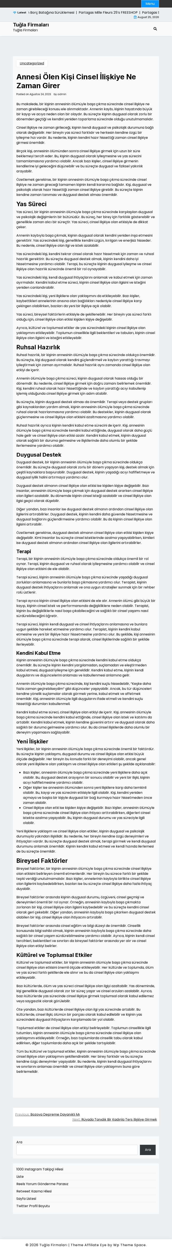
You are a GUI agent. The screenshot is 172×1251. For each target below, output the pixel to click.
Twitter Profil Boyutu (33, 1206)
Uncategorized (32, 63)
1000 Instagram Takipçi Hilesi (39, 1169)
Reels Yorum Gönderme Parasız (42, 1184)
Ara (19, 1142)
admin (61, 94)
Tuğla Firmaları (31, 25)
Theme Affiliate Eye (89, 1245)
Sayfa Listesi (26, 1198)
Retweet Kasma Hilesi (34, 1191)
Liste (20, 1176)
